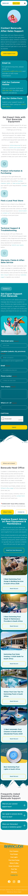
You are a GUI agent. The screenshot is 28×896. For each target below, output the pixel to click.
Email (5, 365)
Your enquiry (8, 386)
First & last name (10, 341)
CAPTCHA (5, 413)
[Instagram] (14, 881)
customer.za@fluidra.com (12, 71)
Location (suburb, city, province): (13, 352)
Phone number (9, 376)
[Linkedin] (19, 881)
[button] (24, 3)
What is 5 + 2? (9, 403)
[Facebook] (9, 881)
